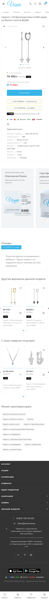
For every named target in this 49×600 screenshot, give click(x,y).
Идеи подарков (10, 490)
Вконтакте (18, 555)
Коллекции (7, 477)
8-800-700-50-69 (25, 518)
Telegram (24, 555)
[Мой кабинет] (40, 4)
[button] (20, 64)
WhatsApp (31, 555)
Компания (7, 496)
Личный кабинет (10, 509)
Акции (4, 470)
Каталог (5, 464)
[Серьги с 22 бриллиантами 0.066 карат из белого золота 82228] (24, 47)
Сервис (5, 503)
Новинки (6, 483)
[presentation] (5, 47)
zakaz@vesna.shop (26, 523)
